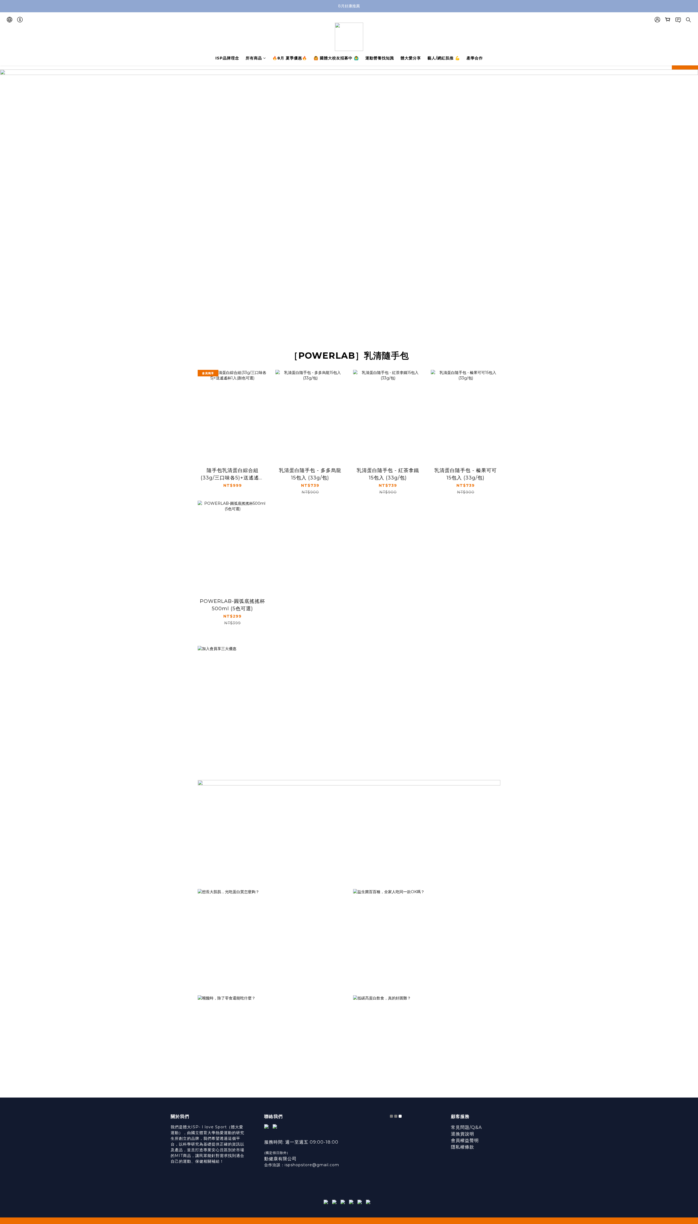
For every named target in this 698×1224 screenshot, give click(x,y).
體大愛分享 (411, 58)
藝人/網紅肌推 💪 (444, 58)
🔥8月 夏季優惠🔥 (289, 58)
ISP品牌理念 (227, 58)
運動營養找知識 (379, 58)
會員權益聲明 (465, 1140)
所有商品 (254, 58)
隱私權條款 (462, 1147)
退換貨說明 (462, 1134)
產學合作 (475, 58)
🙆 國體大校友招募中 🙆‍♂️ (336, 58)
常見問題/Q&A (466, 1127)
